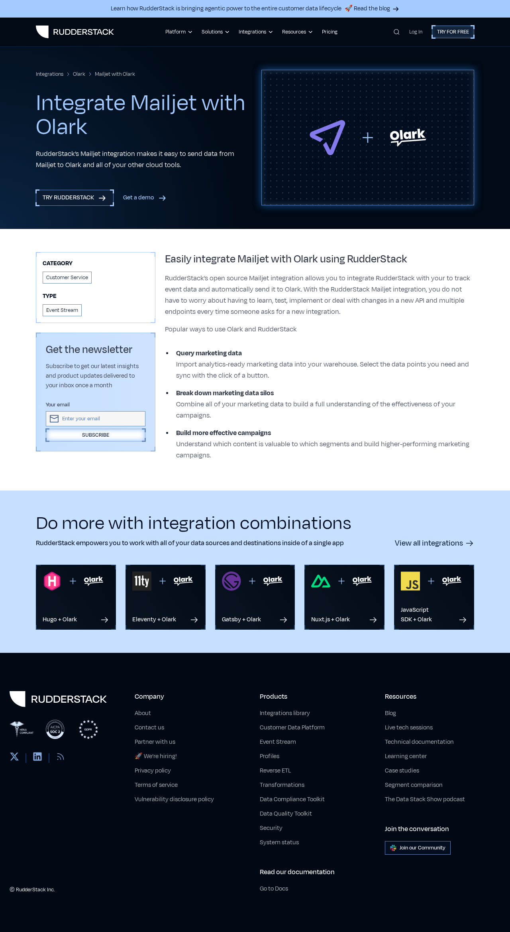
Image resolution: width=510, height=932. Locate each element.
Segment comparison (414, 785)
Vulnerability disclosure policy (174, 799)
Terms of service (156, 785)
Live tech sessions (409, 727)
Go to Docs (274, 889)
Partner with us (155, 742)
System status (279, 842)
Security (271, 828)
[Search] (396, 32)
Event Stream (278, 742)
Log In (415, 31)
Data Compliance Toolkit (292, 799)
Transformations (282, 785)
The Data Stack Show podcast (425, 799)
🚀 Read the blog (367, 8)
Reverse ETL (275, 770)
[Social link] (14, 758)
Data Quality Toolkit (286, 814)
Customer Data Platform (292, 727)
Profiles (269, 756)
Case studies (402, 770)
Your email (58, 404)
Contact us (149, 727)
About (143, 713)
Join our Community (422, 847)
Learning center (406, 756)
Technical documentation (419, 742)
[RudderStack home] (75, 32)
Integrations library (285, 713)
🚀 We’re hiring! (156, 756)
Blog (390, 713)
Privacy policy (153, 770)
